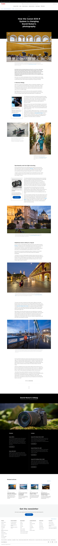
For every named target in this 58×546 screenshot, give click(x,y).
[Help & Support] (40, 6)
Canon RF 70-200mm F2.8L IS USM (37, 459)
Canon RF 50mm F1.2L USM (32, 64)
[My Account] (54, 4)
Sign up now (29, 514)
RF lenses (31, 168)
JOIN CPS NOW (17, 115)
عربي (26, 1)
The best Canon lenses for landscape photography (23, 493)
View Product (34, 443)
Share (29, 388)
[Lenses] (21, 6)
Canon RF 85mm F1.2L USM (43, 157)
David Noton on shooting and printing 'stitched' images (45, 493)
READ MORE (17, 197)
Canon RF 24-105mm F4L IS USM (34, 235)
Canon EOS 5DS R (12, 451)
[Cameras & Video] (18, 6)
